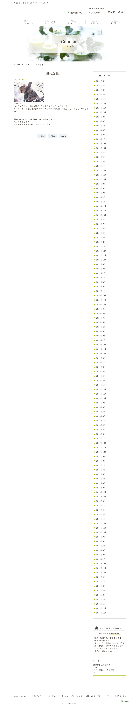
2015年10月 (101, 532)
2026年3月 (101, 89)
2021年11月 (101, 255)
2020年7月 (101, 317)
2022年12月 (101, 206)
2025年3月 (101, 134)
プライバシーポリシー (105, 696)
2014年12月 (101, 563)
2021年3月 (101, 282)
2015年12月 (101, 523)
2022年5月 (101, 228)
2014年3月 (101, 594)
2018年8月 (101, 407)
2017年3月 (101, 483)
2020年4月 (101, 326)
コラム (28, 64)
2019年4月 (101, 375)
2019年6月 (101, 367)
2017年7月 (101, 465)
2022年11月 (101, 210)
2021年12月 (101, 250)
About (26, 21)
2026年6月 (101, 81)
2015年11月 (101, 527)
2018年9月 (101, 402)
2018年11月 (101, 393)
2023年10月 (101, 179)
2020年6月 (101, 322)
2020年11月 (101, 300)
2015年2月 (101, 554)
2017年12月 (101, 442)
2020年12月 (101, 295)
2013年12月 (101, 608)
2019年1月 (101, 384)
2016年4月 (101, 510)
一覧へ (52, 136)
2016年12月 (101, 492)
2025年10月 (101, 112)
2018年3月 (101, 429)
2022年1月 (101, 246)
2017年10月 (101, 451)
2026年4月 (101, 85)
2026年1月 (101, 98)
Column (115, 21)
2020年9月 (101, 308)
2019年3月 (101, 380)
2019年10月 (101, 353)
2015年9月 (101, 536)
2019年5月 (101, 371)
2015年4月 (101, 545)
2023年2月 (101, 197)
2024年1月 (101, 165)
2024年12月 (101, 143)
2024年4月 (101, 157)
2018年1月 (101, 438)
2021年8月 (101, 268)
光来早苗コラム (120, 696)
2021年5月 (101, 277)
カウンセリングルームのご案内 (73, 696)
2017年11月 (101, 447)
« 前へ (41, 136)
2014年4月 (101, 590)
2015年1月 (101, 559)
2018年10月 (101, 398)
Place (73, 21)
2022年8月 (101, 219)
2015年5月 (101, 541)
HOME (17, 64)
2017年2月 (101, 487)
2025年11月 (101, 107)
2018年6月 (101, 416)
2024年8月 (101, 152)
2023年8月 (101, 183)
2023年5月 (101, 188)
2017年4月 (101, 478)
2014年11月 (101, 568)
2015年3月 (101, 550)
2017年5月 (101, 474)
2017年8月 (101, 460)
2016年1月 (101, 518)
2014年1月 (101, 603)
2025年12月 (101, 103)
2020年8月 (101, 313)
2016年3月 (101, 514)
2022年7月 (101, 224)
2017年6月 (101, 469)
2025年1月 (101, 139)
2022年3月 (101, 237)
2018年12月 (101, 389)
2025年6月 (101, 121)
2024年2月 (101, 161)
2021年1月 (101, 291)
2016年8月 (101, 501)
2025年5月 (101, 125)
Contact (95, 21)
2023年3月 (101, 192)
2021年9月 (101, 264)
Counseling (50, 21)
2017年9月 (101, 456)
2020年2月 (101, 335)
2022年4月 (101, 232)
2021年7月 (101, 273)
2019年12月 (101, 344)
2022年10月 (101, 215)
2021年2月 (101, 286)
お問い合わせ (90, 696)
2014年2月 (101, 599)
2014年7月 (101, 581)
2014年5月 (101, 585)
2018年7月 (101, 411)
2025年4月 (101, 130)
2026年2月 (101, 94)
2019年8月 (101, 358)
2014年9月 (101, 577)
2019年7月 (101, 362)
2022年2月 (101, 241)
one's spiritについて (22, 696)
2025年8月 (101, 116)
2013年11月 (101, 612)
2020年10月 (101, 304)
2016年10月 (101, 496)
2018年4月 (101, 425)
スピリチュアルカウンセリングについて (46, 696)
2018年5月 (101, 420)
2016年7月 (101, 505)
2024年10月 (101, 148)
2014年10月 (101, 572)
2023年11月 (101, 174)
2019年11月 (101, 349)
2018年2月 (101, 434)
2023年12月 (101, 170)
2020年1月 (101, 340)
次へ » (63, 136)
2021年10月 (101, 259)
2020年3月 (101, 331)
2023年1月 (101, 201)
